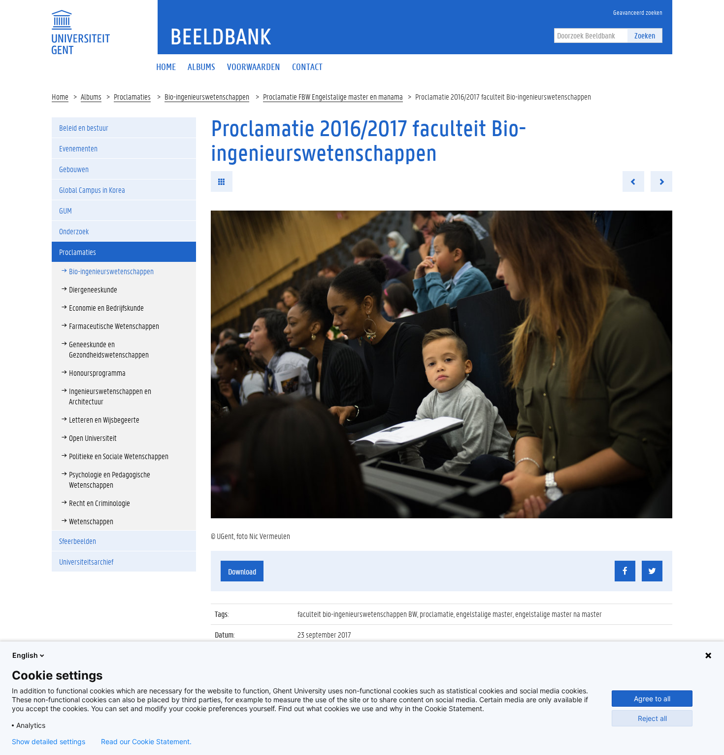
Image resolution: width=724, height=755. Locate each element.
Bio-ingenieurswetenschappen (207, 96)
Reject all (652, 718)
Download (242, 571)
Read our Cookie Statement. (146, 742)
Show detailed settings (48, 742)
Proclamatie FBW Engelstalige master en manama (333, 96)
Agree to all (652, 698)
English (25, 655)
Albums (91, 96)
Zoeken (644, 35)
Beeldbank (220, 36)
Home (60, 96)
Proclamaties (132, 96)
